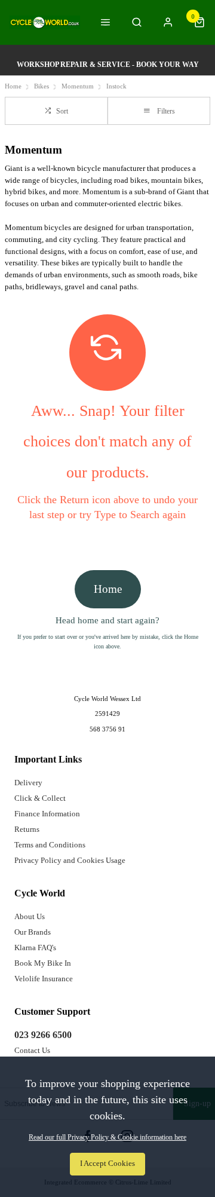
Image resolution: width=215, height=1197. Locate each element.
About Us (29, 916)
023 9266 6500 (43, 1035)
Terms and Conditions (49, 844)
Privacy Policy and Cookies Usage (69, 860)
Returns (26, 829)
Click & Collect (40, 798)
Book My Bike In (42, 963)
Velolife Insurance (43, 978)
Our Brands (32, 931)
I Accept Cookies (107, 1163)
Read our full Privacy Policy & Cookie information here (107, 1137)
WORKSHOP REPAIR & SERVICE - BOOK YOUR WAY (108, 64)
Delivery (28, 782)
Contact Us (32, 1050)
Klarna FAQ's (35, 947)
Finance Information (47, 813)
